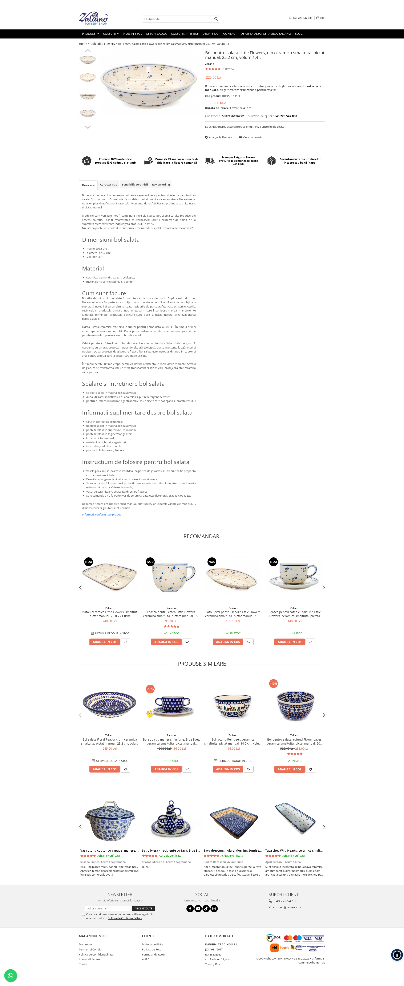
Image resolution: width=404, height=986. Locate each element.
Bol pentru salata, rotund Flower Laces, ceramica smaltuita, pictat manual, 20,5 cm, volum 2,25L (295, 741)
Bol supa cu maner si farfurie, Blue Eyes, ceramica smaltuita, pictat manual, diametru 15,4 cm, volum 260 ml (171, 741)
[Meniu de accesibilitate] (397, 955)
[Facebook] (190, 908)
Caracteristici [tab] (109, 184)
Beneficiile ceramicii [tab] (135, 184)
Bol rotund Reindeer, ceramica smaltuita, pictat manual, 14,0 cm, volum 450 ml (233, 741)
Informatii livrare (89, 959)
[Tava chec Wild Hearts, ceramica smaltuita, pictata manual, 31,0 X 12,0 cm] (295, 820)
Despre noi (85, 944)
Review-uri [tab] (161, 184)
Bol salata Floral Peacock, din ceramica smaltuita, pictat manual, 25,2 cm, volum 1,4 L (109, 741)
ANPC (145, 959)
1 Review (228, 69)
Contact (84, 964)
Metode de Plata (152, 944)
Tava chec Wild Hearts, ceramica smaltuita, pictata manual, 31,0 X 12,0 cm (318, 850)
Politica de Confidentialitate (125, 918)
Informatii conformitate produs (101, 514)
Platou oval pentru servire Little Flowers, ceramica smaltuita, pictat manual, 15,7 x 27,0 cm (233, 614)
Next (88, 127)
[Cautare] (216, 19)
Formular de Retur (153, 954)
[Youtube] (198, 908)
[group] (149, 82)
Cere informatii (252, 137)
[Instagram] (214, 908)
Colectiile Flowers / (104, 44)
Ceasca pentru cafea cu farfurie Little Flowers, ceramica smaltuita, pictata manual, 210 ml (294, 614)
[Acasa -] (100, 19)
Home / (84, 44)
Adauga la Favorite (220, 137)
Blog (299, 34)
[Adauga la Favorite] (125, 642)
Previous (88, 51)
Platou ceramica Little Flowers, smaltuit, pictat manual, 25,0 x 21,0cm (110, 614)
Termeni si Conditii (90, 949)
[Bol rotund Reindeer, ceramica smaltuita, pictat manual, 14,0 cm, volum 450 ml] (233, 703)
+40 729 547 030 (286, 901)
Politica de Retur (152, 949)
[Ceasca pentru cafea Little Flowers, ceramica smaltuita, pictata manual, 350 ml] (171, 575)
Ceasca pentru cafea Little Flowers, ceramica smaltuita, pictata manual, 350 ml (171, 614)
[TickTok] (206, 908)
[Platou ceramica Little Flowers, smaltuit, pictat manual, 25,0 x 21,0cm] (109, 575)
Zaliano (209, 64)
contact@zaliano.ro (286, 907)
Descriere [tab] (88, 185)
